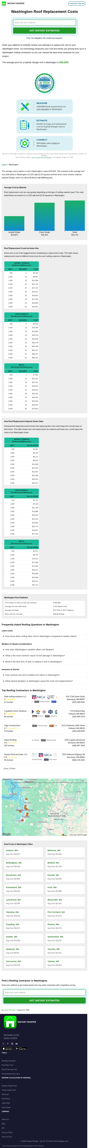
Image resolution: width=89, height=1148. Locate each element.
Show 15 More (10, 769)
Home (4, 165)
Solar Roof (6, 1103)
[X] (3, 1043)
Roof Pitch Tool (7, 1065)
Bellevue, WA (54, 850)
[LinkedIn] (12, 1043)
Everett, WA (53, 875)
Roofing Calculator (9, 1061)
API (3, 1128)
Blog (3, 1124)
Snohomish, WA (55, 937)
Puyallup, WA (12, 924)
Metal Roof (6, 1099)
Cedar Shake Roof (9, 1090)
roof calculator (43, 109)
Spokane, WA (12, 949)
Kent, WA (52, 887)
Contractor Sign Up (77, 3)
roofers (54, 143)
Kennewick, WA (13, 887)
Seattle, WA (11, 937)
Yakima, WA (53, 961)
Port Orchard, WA (56, 912)
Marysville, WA (55, 900)
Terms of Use (7, 1137)
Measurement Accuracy (11, 1074)
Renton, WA (53, 924)
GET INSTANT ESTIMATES (44, 30)
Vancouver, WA (13, 961)
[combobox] (44, 23)
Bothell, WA (53, 863)
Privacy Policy (7, 1132)
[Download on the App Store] (7, 1048)
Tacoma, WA (54, 949)
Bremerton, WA (13, 875)
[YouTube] (16, 1043)
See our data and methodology (41, 157)
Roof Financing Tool (9, 1069)
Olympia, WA (12, 912)
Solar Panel (6, 1107)
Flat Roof (5, 1094)
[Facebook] (7, 1043)
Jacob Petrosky (9, 1010)
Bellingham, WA (14, 863)
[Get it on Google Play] (21, 1048)
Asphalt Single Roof (9, 1086)
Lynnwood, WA (13, 900)
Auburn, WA (12, 850)
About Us (5, 1119)
